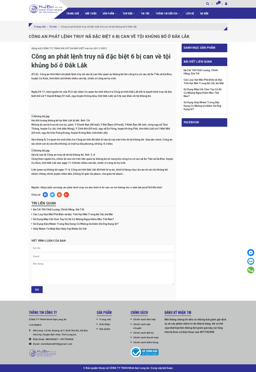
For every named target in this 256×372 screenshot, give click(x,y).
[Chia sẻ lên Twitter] (52, 194)
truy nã (54, 124)
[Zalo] (250, 261)
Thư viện (128, 13)
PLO (70, 91)
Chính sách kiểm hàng (145, 342)
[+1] (66, 194)
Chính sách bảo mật (144, 319)
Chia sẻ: (36, 194)
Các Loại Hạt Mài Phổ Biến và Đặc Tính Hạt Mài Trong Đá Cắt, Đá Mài (73, 214)
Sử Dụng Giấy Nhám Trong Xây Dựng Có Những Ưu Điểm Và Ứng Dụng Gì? (75, 224)
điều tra (70, 139)
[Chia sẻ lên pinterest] (59, 194)
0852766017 (52, 339)
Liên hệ (190, 13)
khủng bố (78, 154)
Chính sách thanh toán (146, 337)
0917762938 (66, 339)
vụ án (112, 169)
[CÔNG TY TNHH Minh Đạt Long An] (46, 8)
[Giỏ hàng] (217, 3)
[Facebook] (250, 252)
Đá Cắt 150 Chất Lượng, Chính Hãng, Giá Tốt (58, 209)
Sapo (170, 368)
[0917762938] (250, 269)
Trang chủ (72, 13)
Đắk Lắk (134, 91)
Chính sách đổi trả (143, 332)
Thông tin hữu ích (167, 13)
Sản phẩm (109, 13)
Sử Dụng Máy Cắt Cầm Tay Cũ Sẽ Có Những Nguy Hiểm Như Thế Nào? (73, 219)
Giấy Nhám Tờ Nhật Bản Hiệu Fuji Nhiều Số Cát (60, 228)
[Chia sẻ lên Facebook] (45, 194)
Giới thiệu (91, 13)
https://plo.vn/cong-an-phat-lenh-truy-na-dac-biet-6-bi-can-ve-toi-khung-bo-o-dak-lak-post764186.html (101, 187)
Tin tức (145, 13)
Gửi (37, 289)
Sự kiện (204, 13)
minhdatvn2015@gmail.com (56, 344)
